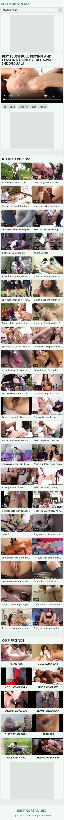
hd (5, 106)
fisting (43, 106)
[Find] (60, 10)
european (23, 106)
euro (34, 106)
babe (12, 106)
